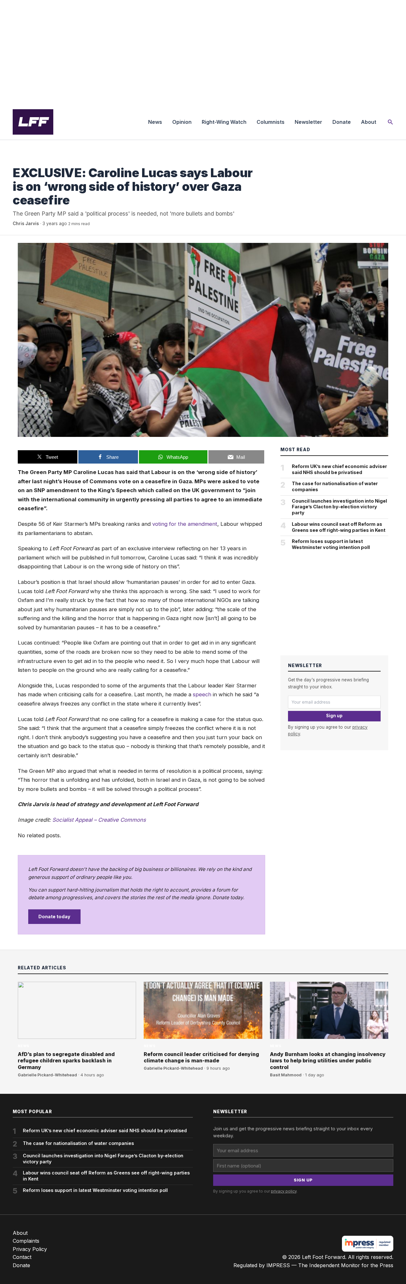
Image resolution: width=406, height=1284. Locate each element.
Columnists (271, 122)
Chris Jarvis (26, 223)
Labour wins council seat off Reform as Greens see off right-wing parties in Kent (338, 527)
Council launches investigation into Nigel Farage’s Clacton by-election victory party (339, 506)
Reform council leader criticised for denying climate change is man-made (201, 1057)
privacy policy (284, 1191)
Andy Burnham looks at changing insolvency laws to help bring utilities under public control (328, 1061)
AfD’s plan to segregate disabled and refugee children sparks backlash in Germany (66, 1061)
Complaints (26, 1241)
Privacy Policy (30, 1249)
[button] (390, 122)
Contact (22, 1257)
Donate (341, 122)
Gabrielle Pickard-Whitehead (47, 1075)
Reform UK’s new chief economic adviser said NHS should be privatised (339, 469)
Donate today (54, 916)
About (368, 122)
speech (202, 694)
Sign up (334, 715)
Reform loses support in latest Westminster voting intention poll (331, 544)
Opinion (182, 122)
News (155, 122)
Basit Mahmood (286, 1075)
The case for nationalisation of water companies (335, 486)
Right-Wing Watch (224, 122)
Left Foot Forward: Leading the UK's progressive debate (33, 122)
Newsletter (308, 122)
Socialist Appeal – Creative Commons (99, 820)
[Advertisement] (203, 52)
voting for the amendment (184, 524)
